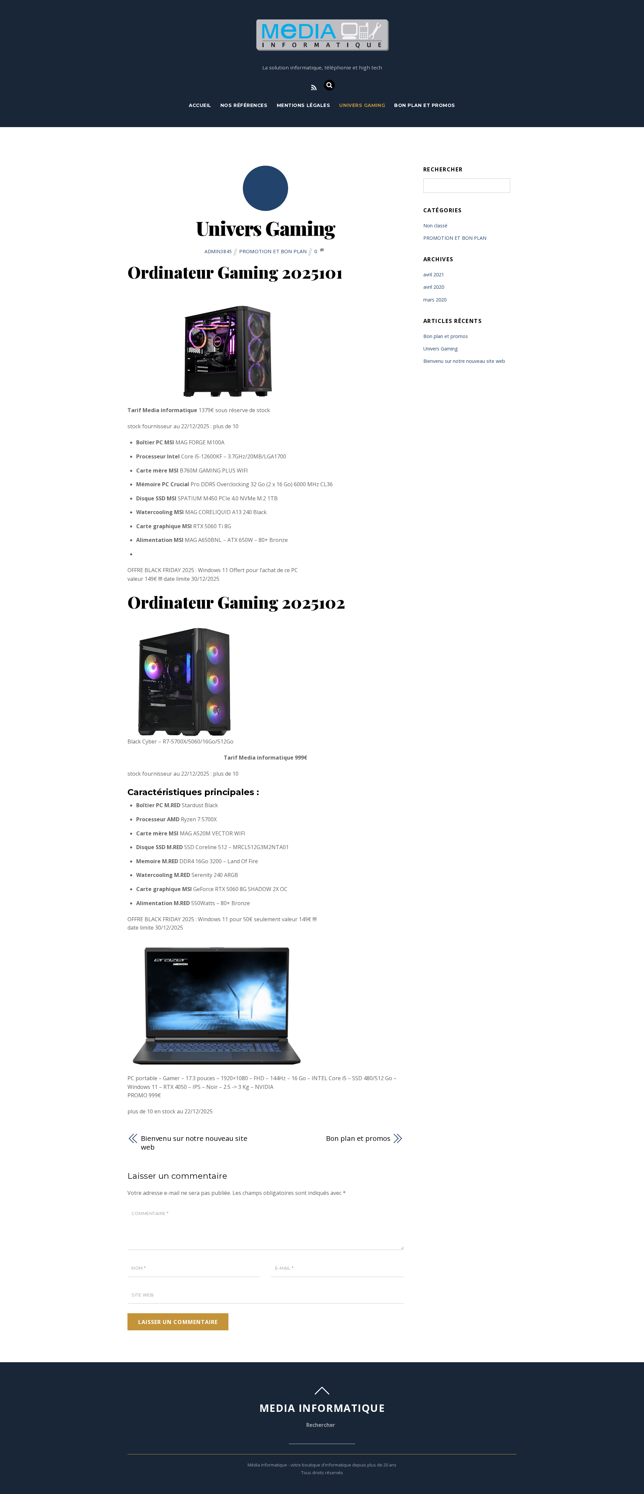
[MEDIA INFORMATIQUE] (322, 47)
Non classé (435, 225)
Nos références (244, 105)
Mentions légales (303, 105)
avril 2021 (433, 274)
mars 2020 (434, 299)
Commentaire (150, 1213)
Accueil (200, 105)
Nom (138, 1268)
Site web (142, 1294)
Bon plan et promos (424, 105)
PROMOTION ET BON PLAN (273, 251)
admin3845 (218, 251)
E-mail (284, 1268)
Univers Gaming (362, 105)
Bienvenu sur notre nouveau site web (194, 1142)
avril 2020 (433, 287)
